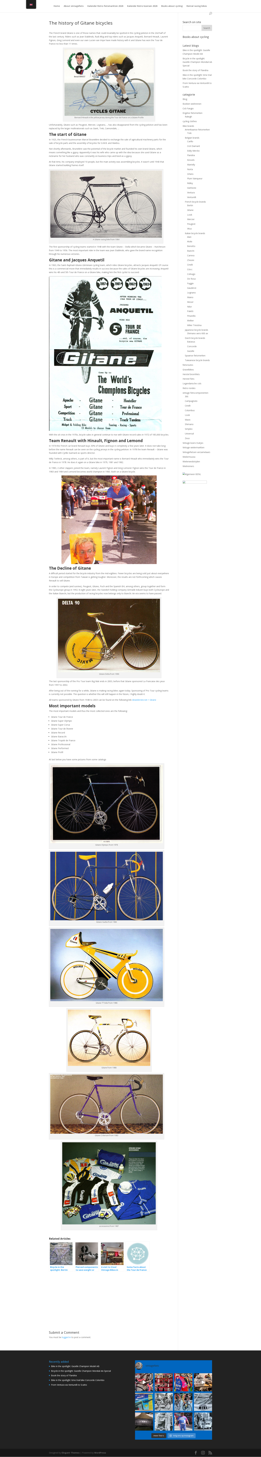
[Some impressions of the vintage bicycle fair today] (183, 1382)
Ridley (190, 183)
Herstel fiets (188, 378)
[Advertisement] (109, 1296)
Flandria (191, 155)
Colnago (191, 274)
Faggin (190, 283)
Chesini (190, 260)
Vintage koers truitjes (193, 442)
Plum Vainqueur (194, 178)
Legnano (191, 292)
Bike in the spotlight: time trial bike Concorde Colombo (77, 1380)
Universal (189, 433)
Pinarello (191, 315)
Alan (189, 236)
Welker (190, 320)
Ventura (191, 192)
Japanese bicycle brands (196, 329)
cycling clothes (190, 121)
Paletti (190, 311)
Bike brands (188, 126)
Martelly (191, 164)
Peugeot (191, 223)
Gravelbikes (188, 369)
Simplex (188, 428)
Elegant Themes (71, 1452)
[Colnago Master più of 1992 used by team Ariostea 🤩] (183, 1402)
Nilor (189, 306)
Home (57, 6)
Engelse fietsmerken (192, 113)
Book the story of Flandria (195, 70)
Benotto (191, 246)
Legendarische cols (192, 383)
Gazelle (190, 351)
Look (189, 214)
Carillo (190, 141)
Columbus (190, 410)
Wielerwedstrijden (191, 461)
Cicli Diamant (193, 146)
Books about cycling (172, 6)
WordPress (100, 1452)
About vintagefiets (74, 6)
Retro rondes (189, 388)
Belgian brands (192, 137)
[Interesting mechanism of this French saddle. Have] (144, 1421)
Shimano (189, 424)
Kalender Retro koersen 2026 (142, 6)
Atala (189, 241)
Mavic (188, 419)
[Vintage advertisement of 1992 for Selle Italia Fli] (144, 1402)
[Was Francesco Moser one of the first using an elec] (164, 1421)
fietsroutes (188, 364)
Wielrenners (188, 466)
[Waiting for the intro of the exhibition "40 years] (164, 1382)
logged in (66, 1337)
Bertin (190, 205)
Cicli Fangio (188, 108)
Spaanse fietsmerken (195, 355)
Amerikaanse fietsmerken (197, 129)
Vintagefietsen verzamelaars (196, 452)
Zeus (187, 438)
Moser (190, 302)
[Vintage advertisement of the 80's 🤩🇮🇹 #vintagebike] (203, 1402)
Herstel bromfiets (191, 374)
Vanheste (191, 187)
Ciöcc (189, 269)
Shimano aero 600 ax (197, 333)
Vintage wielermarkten (193, 447)
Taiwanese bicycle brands (197, 360)
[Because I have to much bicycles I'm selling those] (144, 1382)
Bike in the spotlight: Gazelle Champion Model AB (75, 1366)
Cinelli (190, 264)
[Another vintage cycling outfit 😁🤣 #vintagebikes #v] (183, 1421)
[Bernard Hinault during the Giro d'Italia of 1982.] (164, 1402)
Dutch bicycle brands (195, 338)
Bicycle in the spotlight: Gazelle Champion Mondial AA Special (197, 62)
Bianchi (190, 250)
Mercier (191, 219)
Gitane (190, 210)
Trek (189, 133)
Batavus (191, 341)
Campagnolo (191, 401)
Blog (185, 99)
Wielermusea (189, 456)
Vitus (189, 228)
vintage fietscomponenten (195, 392)
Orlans (190, 174)
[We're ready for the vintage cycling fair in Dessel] (203, 1382)
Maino (190, 297)
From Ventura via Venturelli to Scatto (69, 1384)
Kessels (191, 159)
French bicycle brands (195, 201)
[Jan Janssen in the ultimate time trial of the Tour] (203, 1421)
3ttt (186, 396)
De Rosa (191, 278)
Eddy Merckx (193, 150)
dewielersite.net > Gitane (144, 699)
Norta (190, 169)
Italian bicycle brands (195, 233)
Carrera (190, 255)
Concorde (192, 346)
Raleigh (188, 116)
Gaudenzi (191, 287)
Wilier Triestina (194, 325)
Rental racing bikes (197, 6)
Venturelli (191, 197)
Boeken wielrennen (192, 103)
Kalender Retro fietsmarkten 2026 (105, 6)
